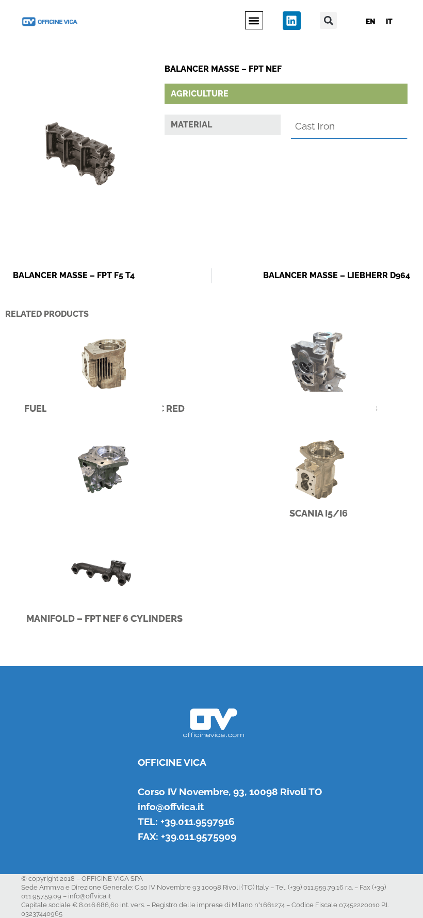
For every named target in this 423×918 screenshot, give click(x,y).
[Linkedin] (292, 20)
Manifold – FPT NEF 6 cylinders (104, 618)
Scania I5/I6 (318, 513)
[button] (254, 20)
